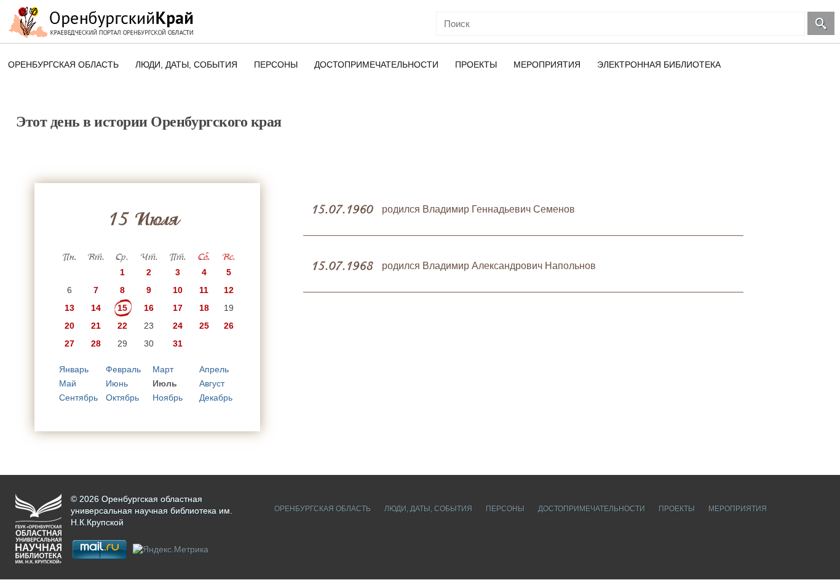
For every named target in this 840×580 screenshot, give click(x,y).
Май (67, 383)
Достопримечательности (376, 64)
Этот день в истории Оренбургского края (149, 122)
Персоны (276, 64)
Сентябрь (78, 397)
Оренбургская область (63, 64)
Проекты (476, 64)
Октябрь (122, 397)
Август (211, 383)
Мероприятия (546, 64)
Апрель (214, 369)
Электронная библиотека (659, 64)
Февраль (123, 369)
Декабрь (215, 397)
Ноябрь (168, 397)
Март (163, 369)
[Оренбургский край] (103, 22)
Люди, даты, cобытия (186, 64)
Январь (74, 369)
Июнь (117, 383)
